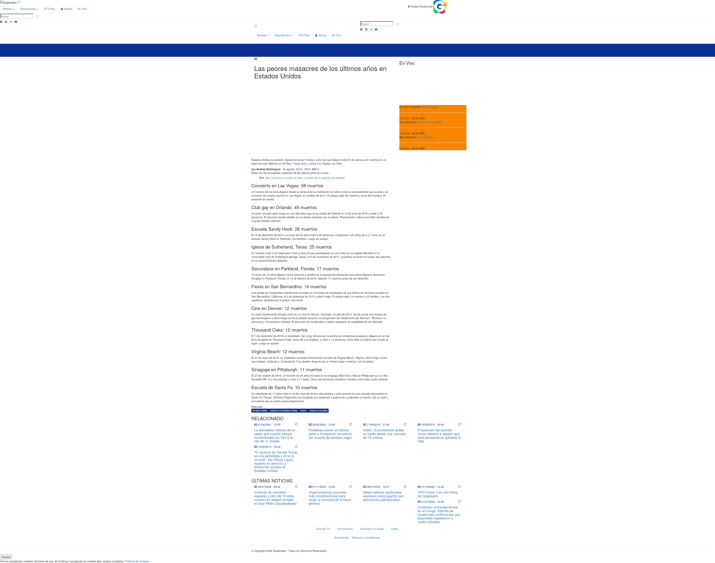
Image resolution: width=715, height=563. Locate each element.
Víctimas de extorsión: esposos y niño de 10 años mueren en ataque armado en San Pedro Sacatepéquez (275, 497)
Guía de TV (323, 529)
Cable (394, 529)
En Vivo (82, 9)
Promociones (345, 529)
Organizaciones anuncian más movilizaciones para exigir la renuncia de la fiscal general (330, 497)
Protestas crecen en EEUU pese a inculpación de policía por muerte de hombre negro (330, 433)
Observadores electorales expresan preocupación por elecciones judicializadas (383, 496)
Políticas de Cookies (137, 561)
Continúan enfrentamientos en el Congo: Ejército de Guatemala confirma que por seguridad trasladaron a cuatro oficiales (439, 514)
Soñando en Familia (430, 122)
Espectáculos (28, 9)
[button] (37, 16)
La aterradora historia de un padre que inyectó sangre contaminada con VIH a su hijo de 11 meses (274, 435)
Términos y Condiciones (366, 537)
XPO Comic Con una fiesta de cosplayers (438, 494)
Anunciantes (341, 537)
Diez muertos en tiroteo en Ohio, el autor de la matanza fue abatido (305, 178)
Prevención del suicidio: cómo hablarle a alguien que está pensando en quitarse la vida (439, 435)
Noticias (8, 9)
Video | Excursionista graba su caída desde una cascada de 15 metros (384, 433)
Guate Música (430, 107)
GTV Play (49, 9)
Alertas (67, 9)
